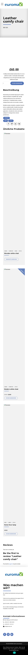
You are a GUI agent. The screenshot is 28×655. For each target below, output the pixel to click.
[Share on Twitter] (11, 123)
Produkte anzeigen (11, 259)
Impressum (19, 643)
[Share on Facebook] (8, 123)
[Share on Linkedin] (15, 123)
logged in (11, 564)
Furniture (6, 117)
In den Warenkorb (17, 83)
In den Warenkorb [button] (11, 398)
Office (11, 120)
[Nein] (26, 650)
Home (5, 120)
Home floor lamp (10, 525)
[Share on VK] (19, 123)
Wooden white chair (11, 253)
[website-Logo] (14, 574)
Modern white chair (11, 389)
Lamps (9, 522)
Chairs (5, 251)
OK (14, 652)
